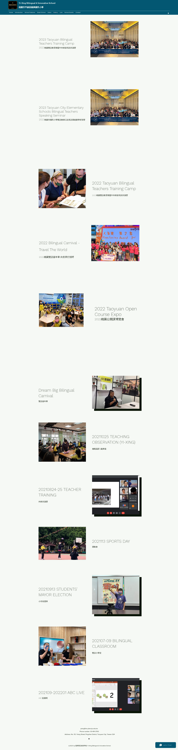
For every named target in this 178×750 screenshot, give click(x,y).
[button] (62, 188)
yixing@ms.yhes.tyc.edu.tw (89, 728)
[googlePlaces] (168, 13)
